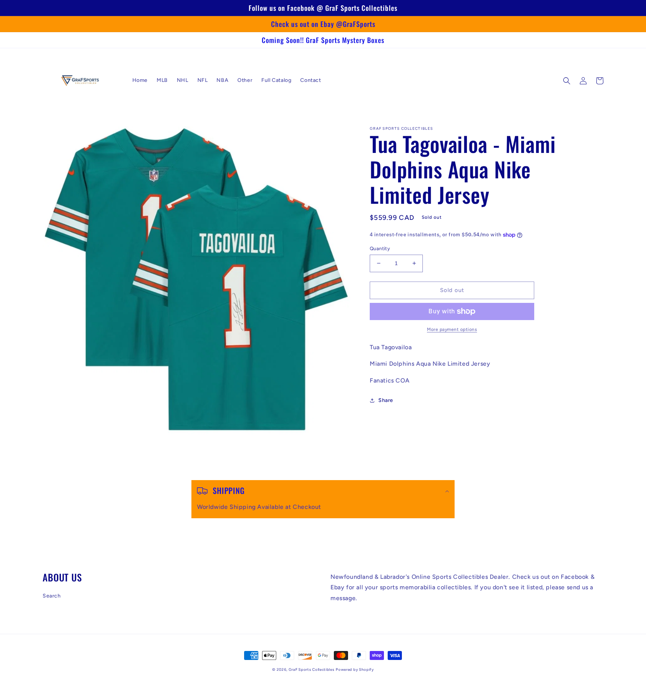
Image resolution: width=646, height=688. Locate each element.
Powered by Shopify (355, 669)
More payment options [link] (452, 329)
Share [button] (385, 400)
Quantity (380, 248)
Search (52, 596)
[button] (567, 81)
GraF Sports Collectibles (312, 669)
